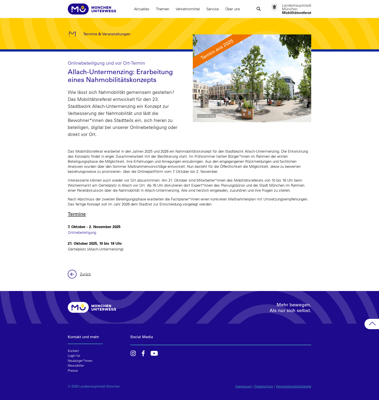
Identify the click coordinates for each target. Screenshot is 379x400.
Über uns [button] (232, 9)
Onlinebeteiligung (82, 232)
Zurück (73, 274)
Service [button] (212, 9)
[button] (258, 9)
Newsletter (76, 365)
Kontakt (73, 351)
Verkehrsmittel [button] (188, 9)
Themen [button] (162, 9)
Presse (73, 370)
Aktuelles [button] (141, 9)
